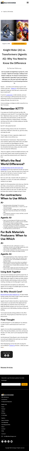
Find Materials (4, 422)
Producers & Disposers (6, 401)
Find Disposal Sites (5, 424)
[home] (8, 2)
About (2, 426)
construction (9, 95)
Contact (3, 428)
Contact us (12, 345)
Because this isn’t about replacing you (10, 294)
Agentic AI (13, 88)
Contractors (4, 399)
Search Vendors (5, 420)
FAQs (2, 431)
